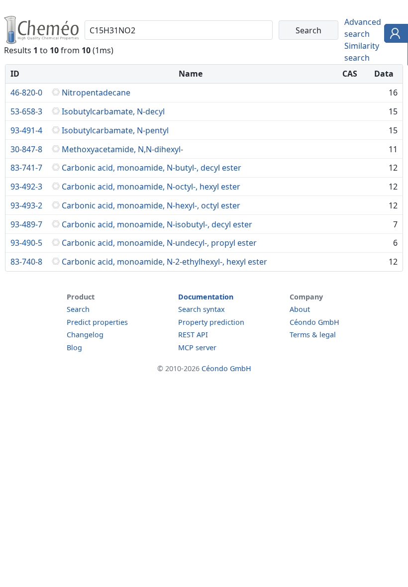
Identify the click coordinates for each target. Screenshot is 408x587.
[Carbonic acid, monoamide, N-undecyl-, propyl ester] (56, 242)
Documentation (205, 296)
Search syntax (201, 309)
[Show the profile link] (394, 34)
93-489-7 (26, 224)
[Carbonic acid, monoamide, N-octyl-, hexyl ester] (56, 186)
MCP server (197, 347)
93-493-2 (26, 205)
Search (78, 309)
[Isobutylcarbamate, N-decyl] (56, 111)
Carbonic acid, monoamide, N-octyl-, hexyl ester (151, 186)
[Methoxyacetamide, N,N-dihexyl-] (56, 149)
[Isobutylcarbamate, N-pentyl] (56, 130)
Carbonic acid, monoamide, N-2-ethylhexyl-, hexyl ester (164, 261)
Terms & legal (313, 334)
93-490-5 (26, 242)
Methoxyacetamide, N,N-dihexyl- (122, 149)
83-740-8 (26, 261)
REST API (193, 334)
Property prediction (211, 322)
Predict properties (97, 322)
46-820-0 (26, 92)
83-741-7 (26, 167)
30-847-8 (26, 149)
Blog (74, 347)
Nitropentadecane (96, 92)
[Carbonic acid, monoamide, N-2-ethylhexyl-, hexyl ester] (56, 261)
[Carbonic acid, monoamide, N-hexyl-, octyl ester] (56, 205)
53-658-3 (26, 111)
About (300, 309)
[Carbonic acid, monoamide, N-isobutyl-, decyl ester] (56, 224)
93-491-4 (26, 130)
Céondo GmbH (314, 322)
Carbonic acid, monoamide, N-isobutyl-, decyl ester (157, 224)
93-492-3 (26, 186)
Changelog (85, 334)
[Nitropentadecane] (56, 92)
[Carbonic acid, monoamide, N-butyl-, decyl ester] (56, 167)
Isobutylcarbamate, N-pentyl (115, 130)
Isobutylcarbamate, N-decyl (113, 111)
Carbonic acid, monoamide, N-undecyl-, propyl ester (159, 242)
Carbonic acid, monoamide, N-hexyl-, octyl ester (151, 205)
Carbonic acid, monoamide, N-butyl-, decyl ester (151, 167)
